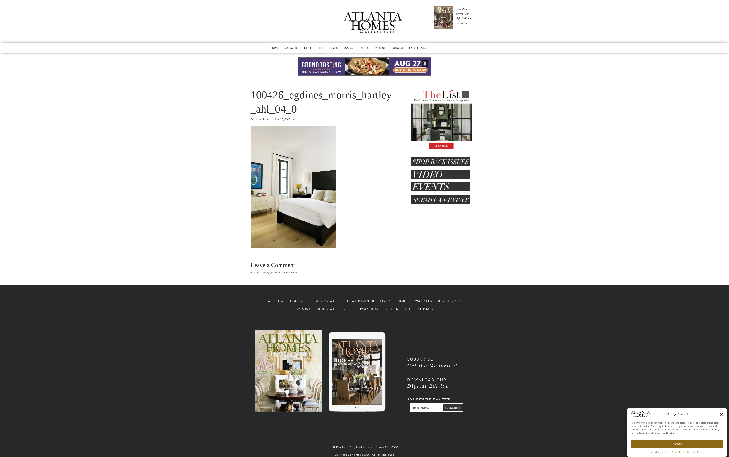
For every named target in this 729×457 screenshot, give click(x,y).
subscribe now (463, 9)
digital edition (463, 18)
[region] (364, 66)
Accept (677, 443)
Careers (385, 301)
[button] (721, 414)
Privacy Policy (678, 452)
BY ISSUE (380, 48)
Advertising (298, 301)
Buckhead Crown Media (358, 301)
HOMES (333, 48)
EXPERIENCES (417, 48)
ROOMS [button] (348, 48)
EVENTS (363, 48)
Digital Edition (428, 383)
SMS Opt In (391, 309)
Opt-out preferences (659, 452)
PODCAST (397, 48)
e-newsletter (462, 23)
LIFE (320, 48)
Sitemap (402, 301)
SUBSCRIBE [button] (291, 48)
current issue (462, 14)
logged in (271, 272)
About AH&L (276, 301)
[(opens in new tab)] (288, 370)
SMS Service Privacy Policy (360, 309)
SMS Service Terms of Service (316, 309)
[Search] (440, 52)
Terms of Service (449, 301)
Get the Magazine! (432, 362)
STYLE (308, 48)
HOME (275, 48)
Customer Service (696, 452)
